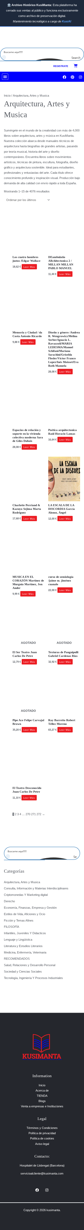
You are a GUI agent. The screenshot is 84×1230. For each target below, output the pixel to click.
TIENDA (42, 1095)
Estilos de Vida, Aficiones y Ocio (24, 914)
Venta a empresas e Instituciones (42, 1106)
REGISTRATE (60, 66)
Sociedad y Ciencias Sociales (23, 971)
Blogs (42, 1101)
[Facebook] (37, 1190)
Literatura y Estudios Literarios (23, 946)
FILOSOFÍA (11, 926)
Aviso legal (42, 1143)
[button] (5, 77)
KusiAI (66, 21)
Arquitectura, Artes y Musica (22, 882)
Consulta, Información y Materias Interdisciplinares (36, 888)
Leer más (29, 266)
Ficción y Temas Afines (18, 920)
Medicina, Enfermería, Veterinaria (25, 952)
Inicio (7, 95)
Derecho (9, 901)
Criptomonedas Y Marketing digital (26, 894)
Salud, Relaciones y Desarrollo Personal (29, 965)
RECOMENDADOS (17, 958)
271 (33, 814)
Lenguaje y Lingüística (18, 939)
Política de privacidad (42, 1133)
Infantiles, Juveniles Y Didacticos (25, 933)
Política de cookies (42, 1138)
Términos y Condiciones (42, 1128)
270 (28, 814)
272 (39, 814)
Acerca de (42, 1090)
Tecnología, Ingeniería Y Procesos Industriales (33, 978)
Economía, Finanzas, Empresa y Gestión (30, 907)
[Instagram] (47, 1190)
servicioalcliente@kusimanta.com (42, 1173)
